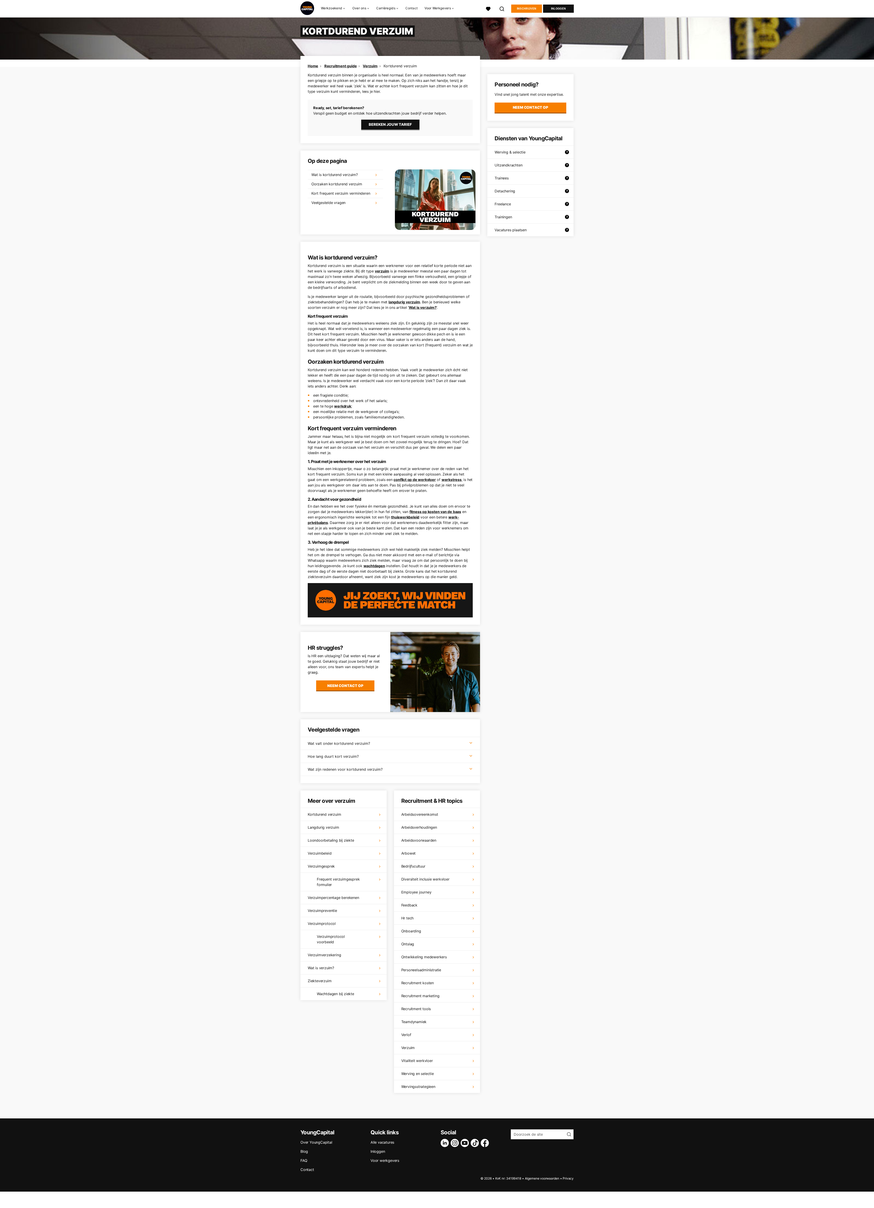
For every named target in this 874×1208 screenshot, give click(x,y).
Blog (304, 1151)
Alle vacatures (382, 1142)
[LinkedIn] (446, 1143)
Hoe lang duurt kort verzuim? (333, 756)
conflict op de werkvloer (415, 479)
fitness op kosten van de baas (435, 511)
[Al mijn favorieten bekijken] (488, 8)
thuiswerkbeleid (405, 517)
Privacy (568, 1178)
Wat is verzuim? (423, 307)
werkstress (452, 479)
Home (313, 66)
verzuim (382, 271)
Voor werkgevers (385, 1160)
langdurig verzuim (404, 302)
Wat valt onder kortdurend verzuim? (339, 743)
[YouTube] (466, 1143)
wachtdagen (374, 566)
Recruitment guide (340, 66)
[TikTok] (476, 1143)
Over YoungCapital (316, 1142)
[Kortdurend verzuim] (435, 199)
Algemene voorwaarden (542, 1178)
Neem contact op (345, 685)
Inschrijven (526, 8)
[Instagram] (456, 1143)
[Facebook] (486, 1143)
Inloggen (558, 8)
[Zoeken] (502, 8)
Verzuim (370, 66)
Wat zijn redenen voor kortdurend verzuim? (345, 769)
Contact (411, 8)
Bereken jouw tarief (390, 124)
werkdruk (342, 406)
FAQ (303, 1160)
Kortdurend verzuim (400, 66)
